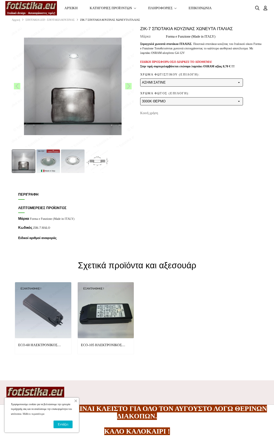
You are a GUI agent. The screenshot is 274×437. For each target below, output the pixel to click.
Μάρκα (145, 36)
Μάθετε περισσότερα (33, 413)
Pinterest (181, 113)
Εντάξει (63, 424)
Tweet (174, 113)
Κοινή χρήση (168, 113)
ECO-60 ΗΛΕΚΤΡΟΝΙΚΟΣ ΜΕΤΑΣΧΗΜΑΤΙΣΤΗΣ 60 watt (40, 345)
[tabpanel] (43, 321)
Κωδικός (25, 227)
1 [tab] (137, 364)
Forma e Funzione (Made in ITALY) (190, 36)
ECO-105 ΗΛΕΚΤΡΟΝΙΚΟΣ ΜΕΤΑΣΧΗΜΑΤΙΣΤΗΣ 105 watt (104, 345)
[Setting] (265, 8)
